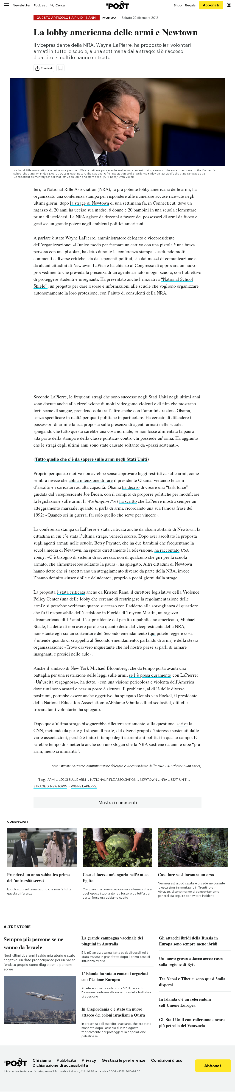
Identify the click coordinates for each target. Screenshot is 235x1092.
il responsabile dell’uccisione (73, 612)
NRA (164, 780)
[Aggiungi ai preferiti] (60, 68)
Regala (190, 5)
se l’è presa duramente (150, 675)
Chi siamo (42, 1060)
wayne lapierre (84, 786)
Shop (178, 5)
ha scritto (128, 501)
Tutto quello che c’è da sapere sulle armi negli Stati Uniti (91, 459)
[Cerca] (52, 5)
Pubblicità (66, 1060)
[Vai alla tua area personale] (229, 5)
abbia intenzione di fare (91, 480)
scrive (182, 723)
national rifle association (113, 780)
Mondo (109, 18)
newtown (148, 780)
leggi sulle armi (73, 780)
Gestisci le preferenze (123, 1060)
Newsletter (22, 5)
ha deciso (131, 487)
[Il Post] (117, 5)
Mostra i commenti (117, 803)
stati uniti (179, 780)
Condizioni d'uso (166, 1060)
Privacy (89, 1060)
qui (153, 633)
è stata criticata (71, 592)
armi (51, 780)
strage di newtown (50, 786)
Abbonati (211, 5)
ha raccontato (166, 550)
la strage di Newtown (89, 203)
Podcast (40, 5)
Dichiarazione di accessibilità (60, 1065)
